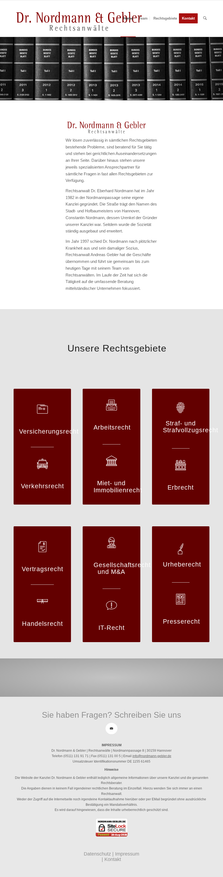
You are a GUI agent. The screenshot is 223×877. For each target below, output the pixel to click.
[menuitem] (128, 18)
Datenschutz (97, 854)
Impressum (127, 854)
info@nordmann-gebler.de (151, 756)
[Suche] (204, 18)
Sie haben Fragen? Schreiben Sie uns (111, 714)
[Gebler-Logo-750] (79, 18)
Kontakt (112, 859)
